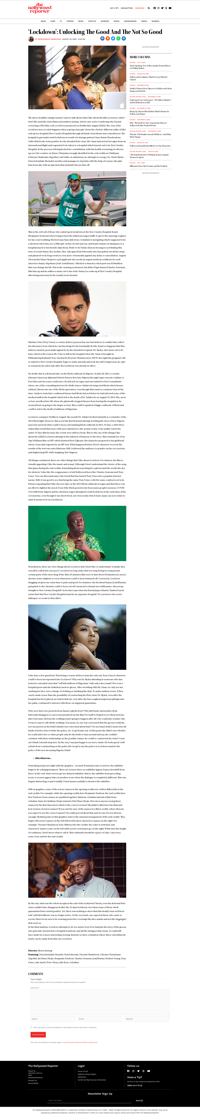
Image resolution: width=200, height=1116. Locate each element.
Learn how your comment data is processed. (79, 1042)
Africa (116, 21)
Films (52, 21)
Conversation (130, 21)
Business (105, 21)
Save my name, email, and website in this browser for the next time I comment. (65, 1027)
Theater (70, 21)
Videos (144, 21)
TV (61, 21)
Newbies (155, 21)
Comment (35, 988)
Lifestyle (92, 21)
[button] (149, 8)
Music (80, 21)
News (43, 21)
